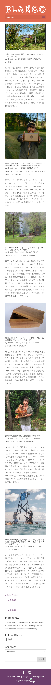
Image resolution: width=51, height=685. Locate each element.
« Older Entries (11, 595)
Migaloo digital (23, 680)
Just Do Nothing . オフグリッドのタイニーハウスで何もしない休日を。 (25, 248)
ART (29, 343)
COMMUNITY (32, 168)
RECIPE (8, 174)
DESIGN (8, 346)
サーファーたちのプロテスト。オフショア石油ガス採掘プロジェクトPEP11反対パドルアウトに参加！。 (25, 541)
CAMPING (9, 255)
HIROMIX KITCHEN (37, 171)
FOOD (26, 171)
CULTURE (19, 171)
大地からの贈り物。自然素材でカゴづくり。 (25, 435)
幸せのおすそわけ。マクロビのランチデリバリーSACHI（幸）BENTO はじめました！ (25, 164)
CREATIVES (9, 171)
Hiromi (10, 59)
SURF (40, 546)
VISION (8, 62)
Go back (12, 599)
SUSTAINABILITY (33, 59)
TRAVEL (32, 255)
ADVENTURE (32, 252)
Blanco (17, 676)
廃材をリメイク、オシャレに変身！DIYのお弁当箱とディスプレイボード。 (24, 339)
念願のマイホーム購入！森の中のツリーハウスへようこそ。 (25, 55)
